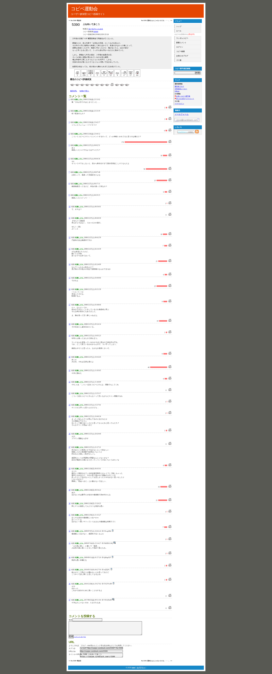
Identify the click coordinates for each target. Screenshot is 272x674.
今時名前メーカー (181, 89)
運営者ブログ (179, 86)
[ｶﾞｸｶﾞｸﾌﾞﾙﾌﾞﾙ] (91, 72)
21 (69, 370)
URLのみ (72, 651)
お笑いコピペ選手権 (183, 96)
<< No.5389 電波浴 (75, 20)
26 (69, 434)
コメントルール (80, 637)
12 (69, 237)
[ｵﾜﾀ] (104, 72)
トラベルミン (179, 103)
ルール (178, 31)
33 (69, 543)
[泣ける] (84, 72)
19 (69, 336)
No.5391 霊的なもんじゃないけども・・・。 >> (156, 20)
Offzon (177, 91)
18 (69, 324)
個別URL (73, 91)
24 (69, 405)
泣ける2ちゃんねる (95, 29)
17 (69, 305)
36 (69, 584)
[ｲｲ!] (77, 72)
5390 (76, 24)
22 (69, 382)
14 (69, 264)
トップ (178, 26)
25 (69, 416)
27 (69, 447)
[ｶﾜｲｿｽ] (117, 72)
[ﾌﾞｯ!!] (124, 72)
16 (69, 289)
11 (69, 218)
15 (69, 278)
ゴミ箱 (178, 60)
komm (96, 32)
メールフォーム (182, 114)
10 (69, 207)
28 (69, 469)
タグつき (72, 648)
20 (69, 357)
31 (69, 515)
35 (69, 570)
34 (69, 557)
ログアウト (141, 668)
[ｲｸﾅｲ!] (130, 72)
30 (69, 503)
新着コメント (181, 43)
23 (69, 393)
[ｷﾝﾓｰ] (110, 72)
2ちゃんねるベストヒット (185, 98)
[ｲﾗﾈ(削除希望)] (137, 72)
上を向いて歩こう (91, 24)
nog (133, 668)
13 (69, 249)
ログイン (179, 47)
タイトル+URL (74, 654)
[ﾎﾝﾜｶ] (97, 72)
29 (69, 490)
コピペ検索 (180, 51)
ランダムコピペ (182, 38)
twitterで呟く (84, 91)
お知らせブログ (182, 56)
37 (69, 600)
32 (69, 531)
